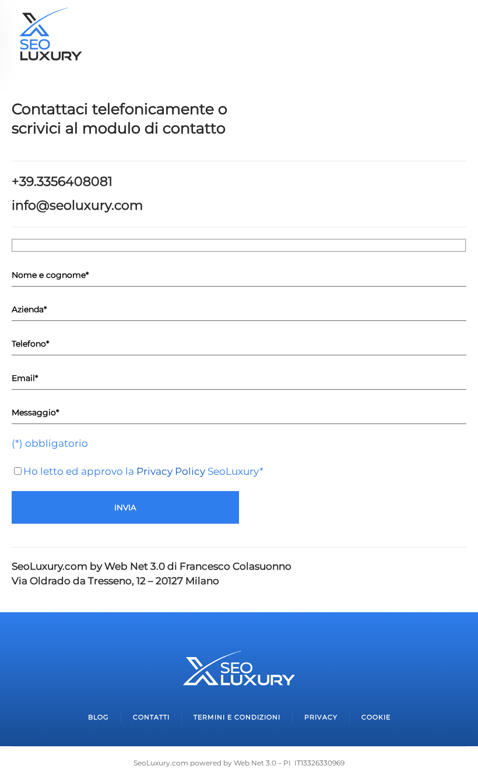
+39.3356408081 (62, 181)
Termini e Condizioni (237, 717)
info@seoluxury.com (77, 205)
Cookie (376, 717)
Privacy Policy (170, 471)
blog (98, 717)
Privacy (321, 717)
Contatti (151, 717)
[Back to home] (49, 38)
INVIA (125, 507)
